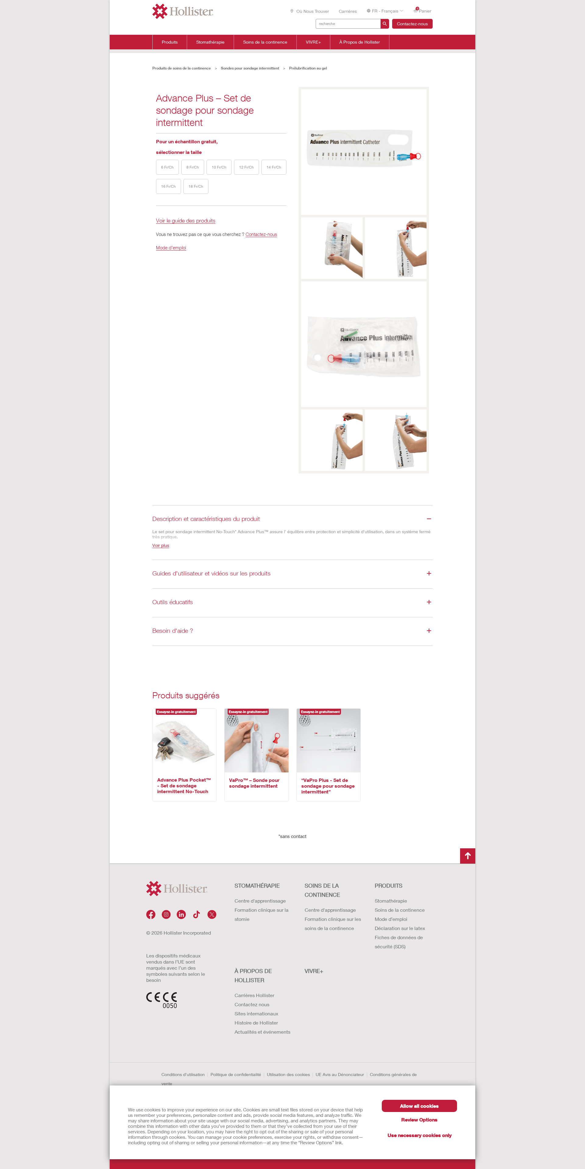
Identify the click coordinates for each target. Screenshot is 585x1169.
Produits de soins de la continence (181, 68)
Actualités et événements (262, 1032)
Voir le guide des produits (185, 221)
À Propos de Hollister (359, 42)
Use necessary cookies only (420, 1135)
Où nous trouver (312, 11)
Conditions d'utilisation (183, 1074)
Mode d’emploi (171, 247)
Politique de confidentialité (236, 1074)
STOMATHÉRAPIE (257, 885)
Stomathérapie (210, 42)
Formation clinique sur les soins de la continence (333, 923)
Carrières (348, 11)
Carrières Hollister (254, 995)
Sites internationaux (256, 1013)
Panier (424, 10)
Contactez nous (252, 1004)
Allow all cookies (419, 1106)
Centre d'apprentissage (260, 900)
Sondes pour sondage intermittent (250, 68)
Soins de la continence (265, 42)
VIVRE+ (313, 42)
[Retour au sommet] (467, 856)
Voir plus (160, 545)
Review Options (419, 1119)
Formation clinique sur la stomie (262, 914)
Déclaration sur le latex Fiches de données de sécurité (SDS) (400, 937)
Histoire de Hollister (256, 1022)
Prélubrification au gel (308, 68)
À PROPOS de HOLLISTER (253, 975)
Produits (170, 42)
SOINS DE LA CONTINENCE (322, 890)
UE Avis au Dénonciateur (340, 1074)
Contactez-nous (412, 23)
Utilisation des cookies (288, 1074)
